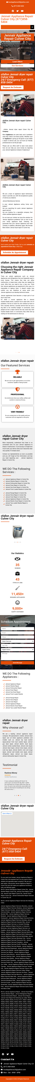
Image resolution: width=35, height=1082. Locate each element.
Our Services (17, 66)
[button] (17, 352)
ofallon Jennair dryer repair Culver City (17, 239)
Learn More (18, 62)
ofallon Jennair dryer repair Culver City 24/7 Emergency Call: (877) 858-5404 (17, 78)
